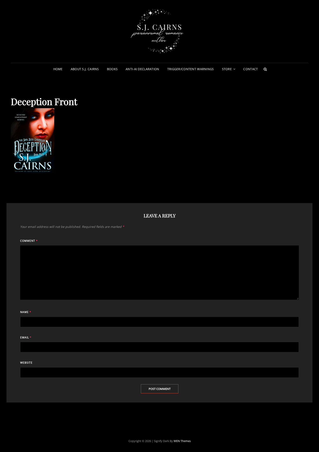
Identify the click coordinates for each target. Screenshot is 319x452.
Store (227, 69)
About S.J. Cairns (85, 69)
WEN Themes (182, 441)
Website (26, 362)
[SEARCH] (265, 69)
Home (58, 69)
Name (25, 312)
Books (112, 69)
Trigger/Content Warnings (190, 69)
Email (25, 337)
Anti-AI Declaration (142, 69)
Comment (29, 241)
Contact (250, 69)
